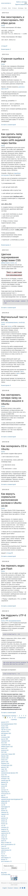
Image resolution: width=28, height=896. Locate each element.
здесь (18, 373)
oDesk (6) (4, 803)
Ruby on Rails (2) (6, 842)
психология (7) (5, 793)
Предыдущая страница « (10, 715)
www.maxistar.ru (6, 3)
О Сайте (4, 8)
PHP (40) (4, 752)
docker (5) (4, 810)
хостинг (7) (4, 790)
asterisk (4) (4, 818)
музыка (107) (5, 731)
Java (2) (3, 846)
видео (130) (4, 727)
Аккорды (20, 8)
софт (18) (4, 769)
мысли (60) (4, 739)
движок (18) (5, 767)
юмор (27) (4, 759)
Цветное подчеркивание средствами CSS (11, 257)
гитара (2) (4, 839)
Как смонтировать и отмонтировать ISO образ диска (12, 20)
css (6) (3, 805)
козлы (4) (4, 822)
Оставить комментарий (8, 124)
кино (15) (4, 775)
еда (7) (3, 795)
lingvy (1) (4, 855)
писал (9, 326)
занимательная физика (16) (9, 773)
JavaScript (21, 322)
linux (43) (4, 743)
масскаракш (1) (6, 857)
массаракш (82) (6, 733)
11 (12, 717)
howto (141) (4, 726)
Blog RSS (4, 872)
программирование (12, 322)
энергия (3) (4, 829)
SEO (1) (3, 852)
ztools (3, 324)
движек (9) (4, 782)
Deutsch (10, 888)
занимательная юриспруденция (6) (12, 799)
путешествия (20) (6, 765)
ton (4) (3, 816)
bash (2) (3, 840)
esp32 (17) (4, 771)
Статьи (14, 8)
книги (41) (4, 748)
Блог (9, 8)
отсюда (3, 46)
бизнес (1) (4, 859)
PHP (7, 621)
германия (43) (5, 741)
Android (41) (4, 750)
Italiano (16, 888)
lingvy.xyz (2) (5, 848)
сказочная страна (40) (8, 754)
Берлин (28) (5, 756)
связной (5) (4, 812)
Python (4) (4, 823)
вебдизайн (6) (5, 801)
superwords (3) (5, 833)
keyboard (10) (5, 776)
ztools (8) (4, 786)
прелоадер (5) (5, 807)
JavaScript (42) (5, 744)
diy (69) (3, 735)
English (5, 888)
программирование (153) (9, 724)
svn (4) (3, 825)
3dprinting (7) (5, 791)
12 (15, 717)
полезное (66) (5, 737)
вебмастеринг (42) (7, 746)
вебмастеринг (5, 263)
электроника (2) (6, 850)
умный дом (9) (5, 780)
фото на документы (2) (8, 844)
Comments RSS (5, 874)
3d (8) (3, 788)
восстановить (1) (6, 861)
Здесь (22, 371)
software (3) (4, 827)
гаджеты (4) (5, 814)
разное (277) (5, 722)
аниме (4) (4, 820)
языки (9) (4, 784)
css (16, 263)
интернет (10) (5, 778)
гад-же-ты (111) (6, 729)
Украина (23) (5, 763)
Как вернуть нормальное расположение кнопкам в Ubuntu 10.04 (11, 499)
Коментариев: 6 (6, 385)
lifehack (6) (4, 797)
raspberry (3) (5, 831)
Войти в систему (21, 2)
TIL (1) (3, 854)
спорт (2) (4, 837)
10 (9, 717)
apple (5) (4, 808)
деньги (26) (4, 761)
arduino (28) (4, 758)
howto (3, 25)
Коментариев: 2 (6, 49)
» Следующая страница (18, 718)
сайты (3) (4, 835)
